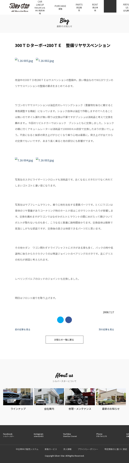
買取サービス (51, 449)
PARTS (79, 7)
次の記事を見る (106, 329)
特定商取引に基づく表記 (115, 449)
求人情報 (67, 449)
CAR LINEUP (40, 7)
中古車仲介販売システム (27, 449)
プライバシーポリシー (88, 449)
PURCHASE (60, 7)
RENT (95, 7)
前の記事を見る (22, 329)
